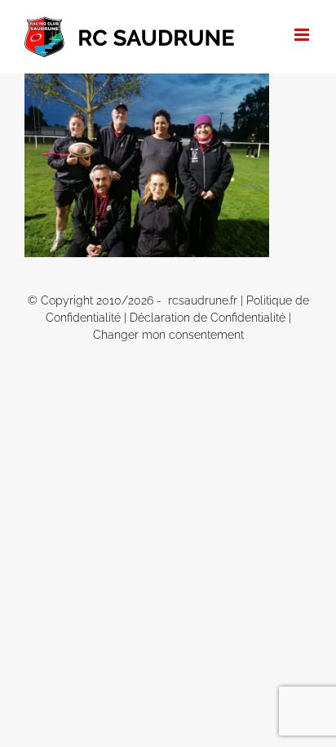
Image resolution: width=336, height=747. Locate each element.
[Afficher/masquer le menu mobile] (303, 34)
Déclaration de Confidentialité (207, 317)
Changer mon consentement (168, 334)
